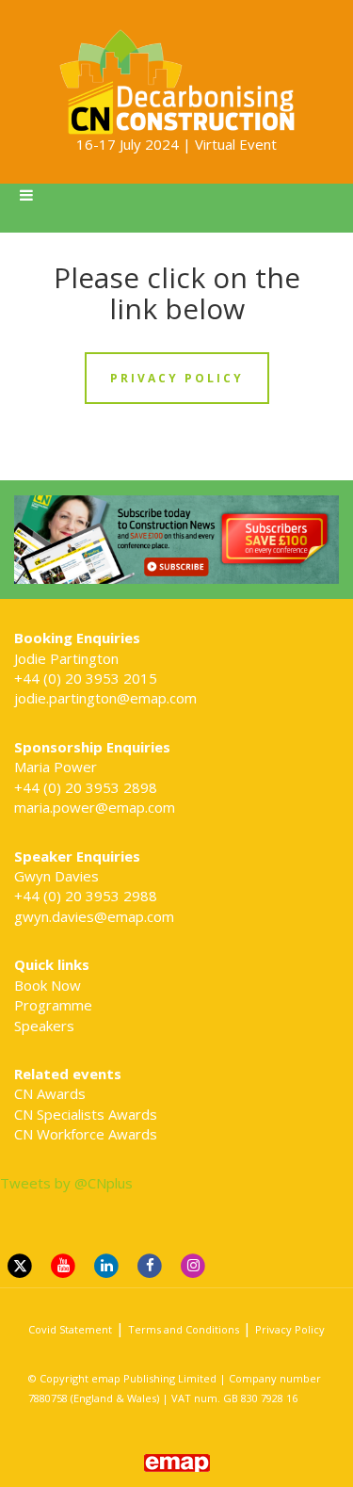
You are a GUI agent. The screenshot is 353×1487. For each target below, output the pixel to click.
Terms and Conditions (183, 1329)
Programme (53, 1004)
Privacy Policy (290, 1329)
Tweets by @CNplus (66, 1182)
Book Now (47, 985)
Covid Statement (70, 1329)
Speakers (44, 1025)
